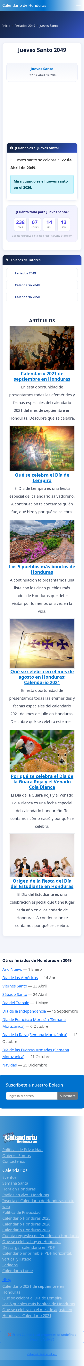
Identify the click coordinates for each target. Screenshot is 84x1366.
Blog (6, 1279)
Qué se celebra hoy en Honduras (31, 1241)
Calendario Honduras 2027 (26, 1229)
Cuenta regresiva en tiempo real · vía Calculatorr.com (42, 235)
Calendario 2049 (27, 285)
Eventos (9, 1177)
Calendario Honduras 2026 (26, 1224)
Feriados (10, 1265)
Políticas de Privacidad (22, 1149)
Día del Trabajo (15, 1002)
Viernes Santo (14, 986)
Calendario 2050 (27, 297)
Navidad (9, 1065)
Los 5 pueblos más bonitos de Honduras (42, 569)
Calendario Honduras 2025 (26, 1218)
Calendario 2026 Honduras (42, 1354)
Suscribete (68, 1096)
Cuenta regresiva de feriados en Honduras (40, 1235)
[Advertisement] (42, 113)
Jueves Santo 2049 (42, 50)
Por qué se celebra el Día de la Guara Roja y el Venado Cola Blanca (42, 781)
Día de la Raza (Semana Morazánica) (34, 1034)
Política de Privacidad (21, 1212)
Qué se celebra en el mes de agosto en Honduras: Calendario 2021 (42, 676)
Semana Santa (15, 1183)
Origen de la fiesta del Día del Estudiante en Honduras (42, 883)
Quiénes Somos (16, 1155)
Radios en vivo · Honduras (25, 1194)
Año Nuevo (12, 969)
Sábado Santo (14, 994)
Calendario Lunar (17, 1270)
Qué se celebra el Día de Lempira (42, 477)
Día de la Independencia (24, 1011)
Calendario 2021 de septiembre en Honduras (42, 376)
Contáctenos (13, 1161)
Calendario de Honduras (24, 5)
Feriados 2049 (25, 273)
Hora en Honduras (19, 1189)
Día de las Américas (20, 977)
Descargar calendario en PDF (28, 1247)
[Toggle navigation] (79, 5)
